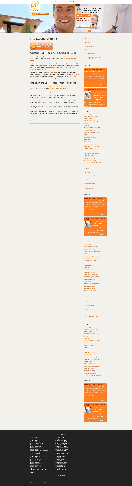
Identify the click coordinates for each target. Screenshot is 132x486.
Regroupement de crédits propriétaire (38, 469)
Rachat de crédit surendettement (62, 452)
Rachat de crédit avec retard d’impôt (37, 455)
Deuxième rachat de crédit (90, 129)
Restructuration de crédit (90, 157)
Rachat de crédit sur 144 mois (61, 446)
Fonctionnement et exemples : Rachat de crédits (89, 2)
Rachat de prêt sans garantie (61, 466)
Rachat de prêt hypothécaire (61, 462)
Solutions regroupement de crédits (92, 162)
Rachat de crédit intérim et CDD (61, 447)
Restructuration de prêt (89, 159)
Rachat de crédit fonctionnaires (36, 442)
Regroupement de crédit (89, 148)
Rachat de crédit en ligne (35, 465)
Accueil (44, 2)
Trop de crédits (33, 472)
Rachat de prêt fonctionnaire (61, 460)
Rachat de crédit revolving (35, 458)
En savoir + (103, 84)
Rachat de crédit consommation (37, 439)
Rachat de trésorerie (89, 136)
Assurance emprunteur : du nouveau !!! (93, 69)
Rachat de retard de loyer (60, 450)
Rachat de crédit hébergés (60, 456)
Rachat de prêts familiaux (60, 469)
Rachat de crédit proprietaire (36, 453)
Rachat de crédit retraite (35, 456)
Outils (67, 2)
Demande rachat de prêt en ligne (92, 127)
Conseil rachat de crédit (89, 120)
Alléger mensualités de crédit (91, 116)
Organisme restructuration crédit (62, 443)
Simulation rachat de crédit (90, 160)
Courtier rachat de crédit (90, 125)
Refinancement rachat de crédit (91, 146)
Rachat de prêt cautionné (60, 459)
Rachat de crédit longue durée (61, 449)
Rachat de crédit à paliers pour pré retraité (39, 450)
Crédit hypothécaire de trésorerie (62, 439)
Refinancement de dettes (90, 143)
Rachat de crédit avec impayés (36, 446)
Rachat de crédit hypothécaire (36, 444)
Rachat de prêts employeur (60, 468)
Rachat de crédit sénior (35, 462)
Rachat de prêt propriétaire (60, 465)
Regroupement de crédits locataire (37, 468)
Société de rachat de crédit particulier (38, 471)
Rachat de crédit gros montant (36, 443)
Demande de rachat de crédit (61, 440)
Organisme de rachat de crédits (61, 442)
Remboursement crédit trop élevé (92, 153)
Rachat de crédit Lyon (34, 449)
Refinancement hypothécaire (91, 144)
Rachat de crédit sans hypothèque (37, 460)
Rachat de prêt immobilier (60, 463)
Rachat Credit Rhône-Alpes (36, 459)
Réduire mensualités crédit (60, 471)
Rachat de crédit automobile (36, 463)
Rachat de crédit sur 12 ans (60, 444)
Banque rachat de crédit (89, 118)
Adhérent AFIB (87, 115)
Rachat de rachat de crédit (35, 466)
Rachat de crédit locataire (35, 447)
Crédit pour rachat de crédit (61, 437)
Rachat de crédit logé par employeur (63, 458)
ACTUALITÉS (87, 65)
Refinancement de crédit (90, 137)
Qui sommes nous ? (59, 2)
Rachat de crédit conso (35, 437)
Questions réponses (75, 2)
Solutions (50, 2)
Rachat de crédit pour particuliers (37, 452)
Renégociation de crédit (89, 155)
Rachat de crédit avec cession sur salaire (63, 455)
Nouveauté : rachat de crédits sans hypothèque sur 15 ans (95, 89)
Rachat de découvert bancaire (61, 453)
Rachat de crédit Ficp (34, 440)
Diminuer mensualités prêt (90, 130)
